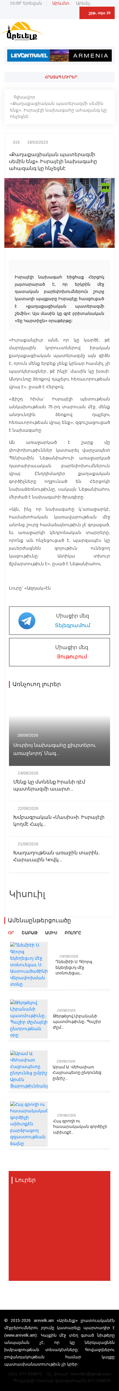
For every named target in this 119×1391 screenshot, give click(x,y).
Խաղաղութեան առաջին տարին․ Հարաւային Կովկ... (56, 856)
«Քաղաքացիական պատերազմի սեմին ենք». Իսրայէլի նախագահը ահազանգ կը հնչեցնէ (58, 110)
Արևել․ (83, 3)
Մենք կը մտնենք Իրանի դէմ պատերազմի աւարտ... (49, 786)
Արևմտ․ (61, 3)
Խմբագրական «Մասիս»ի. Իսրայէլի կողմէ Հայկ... (59, 821)
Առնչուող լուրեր (36, 684)
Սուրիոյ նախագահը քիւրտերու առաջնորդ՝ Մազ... (54, 749)
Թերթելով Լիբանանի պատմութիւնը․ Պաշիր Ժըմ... (77, 1021)
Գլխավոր (24, 97)
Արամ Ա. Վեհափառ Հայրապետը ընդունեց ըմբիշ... (77, 1072)
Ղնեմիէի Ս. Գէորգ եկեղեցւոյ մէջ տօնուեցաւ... (73, 967)
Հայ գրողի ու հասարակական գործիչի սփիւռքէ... (80, 1126)
